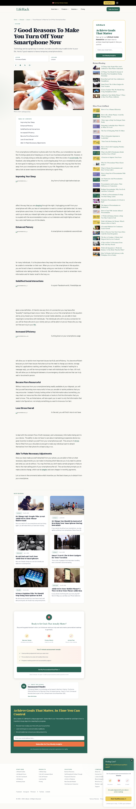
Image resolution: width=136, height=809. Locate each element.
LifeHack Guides (20, 771)
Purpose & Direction (69, 776)
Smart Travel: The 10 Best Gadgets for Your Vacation (66, 556)
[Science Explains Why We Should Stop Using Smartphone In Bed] (31, 577)
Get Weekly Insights (109, 55)
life (35, 325)
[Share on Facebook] (16, 65)
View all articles (32, 696)
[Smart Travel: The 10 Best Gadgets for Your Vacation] (67, 542)
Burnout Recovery (69, 771)
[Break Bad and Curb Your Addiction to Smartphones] (31, 542)
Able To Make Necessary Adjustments (33, 143)
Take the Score (113, 9)
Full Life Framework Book (46, 774)
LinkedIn (47, 792)
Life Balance (19, 779)
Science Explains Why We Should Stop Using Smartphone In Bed (30, 594)
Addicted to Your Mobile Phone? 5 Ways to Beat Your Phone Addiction (67, 590)
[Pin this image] (38, 183)
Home (15, 19)
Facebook (19, 792)
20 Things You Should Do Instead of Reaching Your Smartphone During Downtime (67, 523)
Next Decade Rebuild (70, 781)
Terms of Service (94, 799)
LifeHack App (42, 771)
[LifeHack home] (23, 9)
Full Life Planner (43, 776)
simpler (44, 470)
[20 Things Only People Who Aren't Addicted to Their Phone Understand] (31, 503)
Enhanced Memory (26, 126)
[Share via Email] (29, 65)
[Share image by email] (48, 183)
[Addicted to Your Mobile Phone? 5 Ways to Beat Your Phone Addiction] (67, 575)
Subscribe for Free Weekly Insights (49, 744)
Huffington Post (26, 111)
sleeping (38, 205)
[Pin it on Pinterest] (20, 65)
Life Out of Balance (69, 779)
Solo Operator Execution (71, 784)
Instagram (26, 792)
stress (76, 441)
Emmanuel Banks (20, 59)
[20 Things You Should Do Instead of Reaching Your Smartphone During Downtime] (67, 505)
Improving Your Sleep (27, 122)
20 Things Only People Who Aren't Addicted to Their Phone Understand (30, 518)
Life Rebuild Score (21, 774)
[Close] (117, 3)
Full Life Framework (21, 776)
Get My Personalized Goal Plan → (49, 669)
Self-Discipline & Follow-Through (73, 774)
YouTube (41, 792)
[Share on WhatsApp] (44, 183)
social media (73, 158)
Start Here (54, 9)
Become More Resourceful (29, 136)
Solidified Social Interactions (30, 129)
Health (19, 590)
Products (64, 9)
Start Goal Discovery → (118, 799)
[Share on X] (25, 65)
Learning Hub (42, 779)
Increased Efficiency (27, 132)
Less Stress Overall (26, 139)
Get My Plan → (109, 3)
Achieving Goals (20, 781)
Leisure (28, 19)
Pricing (83, 9)
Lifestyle (21, 19)
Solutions (74, 9)
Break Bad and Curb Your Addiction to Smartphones (27, 557)
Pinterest (33, 792)
